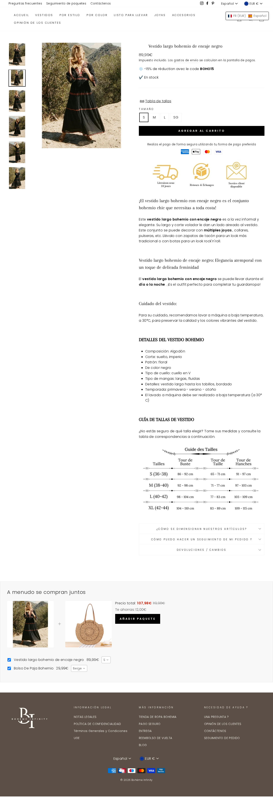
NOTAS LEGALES (85, 717)
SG (175, 117)
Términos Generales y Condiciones (101, 731)
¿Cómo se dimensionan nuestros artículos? (202, 529)
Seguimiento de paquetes (66, 3)
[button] (247, 16)
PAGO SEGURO (149, 724)
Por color (97, 15)
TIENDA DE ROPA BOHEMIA (158, 717)
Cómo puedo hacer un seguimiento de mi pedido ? (201, 539)
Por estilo (70, 15)
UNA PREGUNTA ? (216, 717)
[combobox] (106, 659)
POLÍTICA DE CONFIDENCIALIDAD (97, 724)
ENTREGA (145, 731)
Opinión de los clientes (37, 23)
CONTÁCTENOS (215, 731)
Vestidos (44, 15)
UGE (77, 738)
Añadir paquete (138, 619)
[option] (81, 95)
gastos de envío (186, 60)
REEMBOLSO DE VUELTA (155, 738)
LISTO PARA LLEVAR (131, 15)
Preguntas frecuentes (25, 3)
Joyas (160, 15)
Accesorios (184, 15)
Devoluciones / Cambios (202, 550)
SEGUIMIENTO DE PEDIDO (222, 738)
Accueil (21, 15)
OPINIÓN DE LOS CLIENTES (222, 724)
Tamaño (146, 109)
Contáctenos (100, 3)
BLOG (143, 745)
